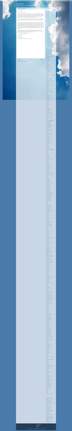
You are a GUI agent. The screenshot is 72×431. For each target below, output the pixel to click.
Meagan (38, 426)
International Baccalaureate (49, 210)
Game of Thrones (48, 159)
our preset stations (48, 261)
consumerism (48, 96)
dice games (47, 111)
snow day (47, 327)
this (26, 16)
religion (47, 294)
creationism (47, 104)
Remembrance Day (48, 295)
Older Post (42, 59)
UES (46, 363)
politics (47, 273)
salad (46, 308)
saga (46, 306)
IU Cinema (47, 211)
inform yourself (48, 206)
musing (47, 246)
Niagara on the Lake (48, 252)
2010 (47, 22)
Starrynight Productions (49, 332)
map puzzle (47, 231)
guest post (47, 185)
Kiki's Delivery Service (49, 218)
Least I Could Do (48, 408)
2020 (47, 12)
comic (47, 94)
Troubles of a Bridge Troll (49, 359)
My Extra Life (47, 411)
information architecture (49, 207)
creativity (47, 105)
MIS (46, 239)
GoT (46, 176)
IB (46, 203)
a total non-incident (48, 53)
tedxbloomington (48, 346)
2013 (47, 19)
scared (47, 311)
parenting (47, 266)
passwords (47, 268)
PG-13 (47, 270)
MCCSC (47, 232)
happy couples (48, 188)
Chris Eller (38, 425)
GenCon (47, 166)
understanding (48, 365)
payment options (48, 269)
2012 (47, 20)
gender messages (48, 167)
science (47, 315)
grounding (47, 183)
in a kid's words (48, 205)
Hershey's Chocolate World (49, 194)
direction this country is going (50, 113)
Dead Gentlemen (48, 109)
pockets (47, 272)
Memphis (47, 235)
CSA (46, 106)
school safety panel (48, 314)
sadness (47, 305)
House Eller (20, 4)
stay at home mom (48, 334)
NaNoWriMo (47, 249)
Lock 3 (47, 228)
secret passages (48, 318)
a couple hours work (48, 52)
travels (47, 358)
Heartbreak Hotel (48, 191)
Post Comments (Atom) (24, 61)
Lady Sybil (47, 220)
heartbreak (47, 190)
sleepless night (48, 326)
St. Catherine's (48, 330)
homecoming (47, 199)
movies (47, 242)
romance (47, 302)
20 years (47, 49)
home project (47, 198)
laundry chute (48, 221)
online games (48, 258)
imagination (47, 204)
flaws (46, 152)
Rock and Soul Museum (49, 300)
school (47, 312)
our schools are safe (48, 262)
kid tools (47, 216)
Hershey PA (47, 193)
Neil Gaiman (47, 412)
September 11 (48, 320)
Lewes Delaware (48, 224)
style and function (48, 338)
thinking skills (47, 352)
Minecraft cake (48, 238)
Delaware (47, 110)
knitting (47, 219)
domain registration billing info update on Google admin (50, 120)
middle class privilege (49, 237)
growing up (47, 184)
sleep (46, 325)
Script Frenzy (48, 317)
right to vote (47, 299)
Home (31, 59)
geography (47, 169)
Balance (48, 41)
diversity (47, 117)
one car (47, 257)
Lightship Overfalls (48, 225)
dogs (46, 119)
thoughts (47, 353)
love (46, 229)
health (47, 189)
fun (46, 158)
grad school (47, 179)
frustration (47, 157)
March (48, 32)
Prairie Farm (47, 275)
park (46, 267)
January (49, 44)
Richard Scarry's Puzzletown (50, 298)
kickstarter (47, 215)
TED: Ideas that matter (49, 416)
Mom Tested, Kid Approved (49, 410)
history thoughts (48, 196)
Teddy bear (47, 345)
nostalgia (47, 254)
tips (46, 355)
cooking (47, 98)
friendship (47, 156)
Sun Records (47, 339)
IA (46, 202)
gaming (47, 161)
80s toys (47, 51)
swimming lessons (48, 340)
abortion (47, 54)
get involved (47, 170)
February (49, 33)
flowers (47, 153)
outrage (47, 263)
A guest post (49, 43)
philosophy (47, 271)
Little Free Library (48, 227)
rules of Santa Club (48, 303)
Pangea (47, 265)
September (49, 25)
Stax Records (48, 333)
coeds (47, 93)
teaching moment (48, 344)
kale (46, 214)
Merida (47, 236)
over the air (47, 264)
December (49, 23)
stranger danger (48, 335)
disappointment (48, 115)
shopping (47, 323)
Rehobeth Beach (48, 293)
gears (47, 163)
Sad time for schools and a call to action (50, 37)
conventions (47, 97)
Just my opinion (49, 42)
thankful (47, 347)
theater (47, 351)
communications (48, 95)
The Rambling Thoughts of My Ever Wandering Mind (50, 417)
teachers (47, 342)
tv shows (47, 361)
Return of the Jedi (48, 297)
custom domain (48, 108)
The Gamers (47, 349)
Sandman (47, 309)
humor (47, 201)
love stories (47, 230)
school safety (47, 313)
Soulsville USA (48, 328)
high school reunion (48, 195)
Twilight (47, 362)
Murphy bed (47, 243)
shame (47, 322)
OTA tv (47, 260)
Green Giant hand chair (49, 182)
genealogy (47, 168)
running (47, 304)
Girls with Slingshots (48, 406)
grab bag (47, 177)
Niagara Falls (48, 251)
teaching (47, 343)
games (47, 160)
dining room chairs (48, 112)
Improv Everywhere (48, 407)
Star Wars (47, 331)
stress (47, 337)
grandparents (48, 180)
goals (46, 171)
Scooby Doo (47, 316)
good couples (48, 172)
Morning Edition (48, 241)
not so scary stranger (49, 256)
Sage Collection (48, 307)
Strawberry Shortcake (49, 336)
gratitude (47, 181)
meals (47, 233)
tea (46, 341)
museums (47, 244)
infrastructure (48, 208)
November (49, 24)
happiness (47, 187)
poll (46, 274)
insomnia (47, 209)
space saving (47, 329)
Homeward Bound (48, 200)
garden (47, 162)
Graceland (47, 178)
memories (47, 234)
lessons (47, 223)
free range (47, 155)
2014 (47, 18)
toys (46, 357)
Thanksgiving (48, 348)
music (47, 245)
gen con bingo (48, 165)
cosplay (47, 101)
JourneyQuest (48, 213)
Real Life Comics (48, 413)
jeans (46, 212)
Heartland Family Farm (49, 192)
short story (47, 324)
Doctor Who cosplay (48, 118)
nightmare (47, 253)
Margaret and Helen (48, 409)
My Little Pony (48, 248)
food (46, 154)
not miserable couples (49, 255)
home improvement (48, 197)
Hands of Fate (48, 186)
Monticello (47, 240)
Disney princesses (48, 116)
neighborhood (48, 250)
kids (46, 217)
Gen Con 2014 (48, 164)
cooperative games (48, 99)
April (48, 31)
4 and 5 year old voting (49, 50)
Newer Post (19, 59)
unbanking (47, 364)
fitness (47, 151)
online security (48, 259)
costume (47, 102)
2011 (47, 21)
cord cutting (47, 100)
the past (47, 350)
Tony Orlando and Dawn (49, 356)
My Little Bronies (48, 247)
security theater (48, 319)
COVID (47, 103)
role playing (47, 301)
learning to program (48, 222)
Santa (47, 310)
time (46, 354)
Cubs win (47, 107)
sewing (47, 321)
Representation (48, 296)
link (46, 226)
